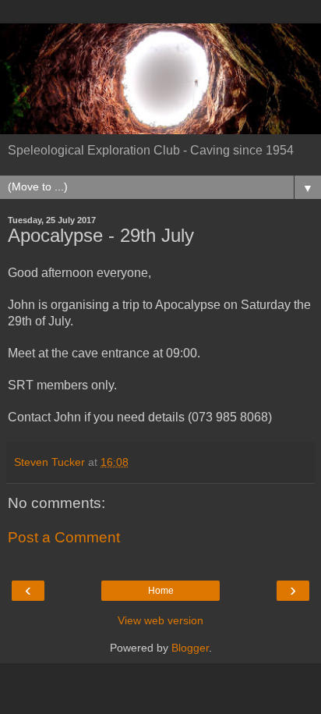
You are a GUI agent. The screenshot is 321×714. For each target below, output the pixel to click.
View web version (160, 620)
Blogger (190, 647)
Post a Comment (64, 537)
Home (161, 590)
